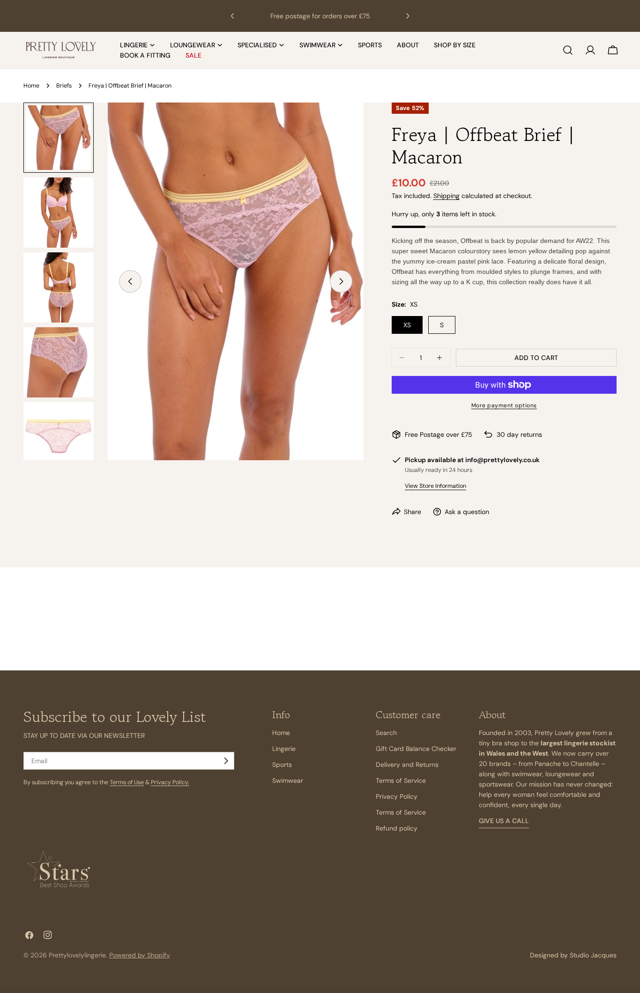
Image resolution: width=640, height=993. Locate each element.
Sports (282, 764)
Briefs (64, 85)
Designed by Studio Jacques (573, 955)
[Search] (567, 50)
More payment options (504, 405)
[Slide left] (130, 281)
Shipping (446, 195)
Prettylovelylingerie (77, 955)
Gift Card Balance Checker (416, 748)
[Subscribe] (225, 760)
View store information (435, 486)
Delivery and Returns (407, 764)
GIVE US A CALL (504, 821)
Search (386, 732)
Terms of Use (127, 782)
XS (407, 325)
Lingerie (284, 748)
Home (31, 85)
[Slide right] (341, 281)
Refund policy (396, 828)
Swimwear (287, 780)
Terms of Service (401, 780)
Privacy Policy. (170, 782)
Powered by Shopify (139, 955)
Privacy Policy (396, 796)
